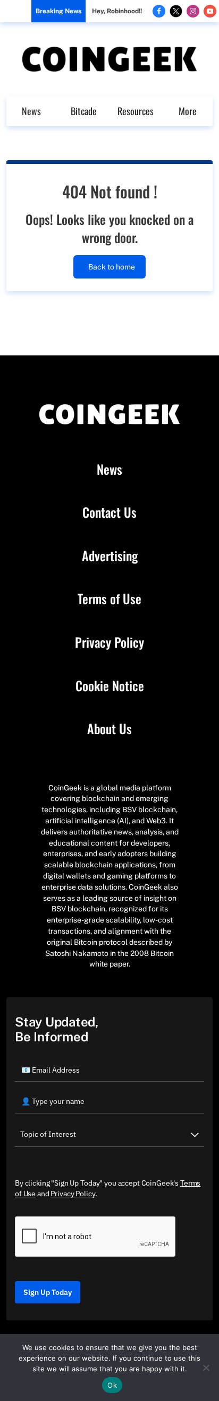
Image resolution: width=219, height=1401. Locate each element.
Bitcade (84, 111)
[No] (205, 1367)
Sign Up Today (47, 1292)
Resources (135, 111)
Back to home (111, 267)
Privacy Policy (109, 642)
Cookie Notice (109, 686)
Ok (112, 1385)
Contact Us (109, 512)
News (31, 111)
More (188, 111)
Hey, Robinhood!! (117, 11)
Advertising (110, 556)
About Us (109, 729)
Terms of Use (109, 599)
